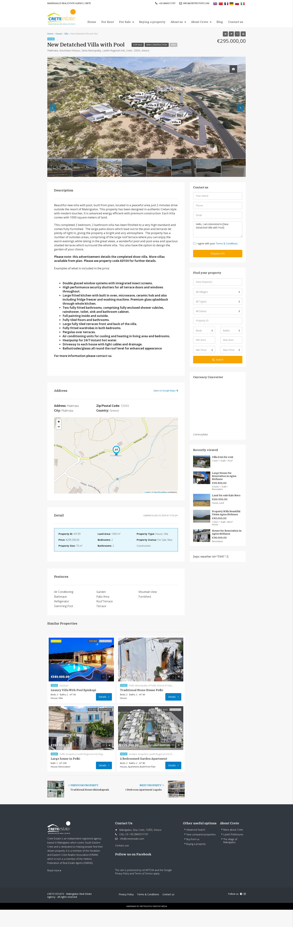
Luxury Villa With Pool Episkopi (73, 690)
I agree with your (217, 243)
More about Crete (233, 829)
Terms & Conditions (227, 243)
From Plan (175, 709)
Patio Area (102, 596)
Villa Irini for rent (222, 457)
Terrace (101, 606)
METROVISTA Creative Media (153, 906)
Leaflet (147, 492)
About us (177, 22)
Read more (53, 870)
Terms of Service (144, 873)
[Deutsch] (231, 3)
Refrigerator (61, 601)
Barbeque (60, 596)
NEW (173, 44)
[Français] (226, 3)
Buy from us (192, 839)
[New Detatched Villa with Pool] (116, 450)
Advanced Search (195, 829)
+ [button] (59, 422)
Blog (220, 22)
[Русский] (237, 3)
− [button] (59, 427)
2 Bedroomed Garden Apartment (143, 758)
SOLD (165, 709)
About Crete (199, 22)
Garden (101, 592)
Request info (218, 253)
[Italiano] (243, 3)
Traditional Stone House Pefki (141, 690)
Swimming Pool (63, 606)
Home (91, 22)
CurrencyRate (200, 434)
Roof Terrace (104, 601)
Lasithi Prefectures (233, 834)
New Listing (105, 641)
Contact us (235, 22)
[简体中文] (221, 3)
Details (103, 696)
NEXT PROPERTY (151, 785)
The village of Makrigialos (230, 841)
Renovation (105, 709)
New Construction (156, 44)
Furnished (145, 596)
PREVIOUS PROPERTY (84, 785)
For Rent (107, 22)
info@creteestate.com (132, 838)
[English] (215, 3)
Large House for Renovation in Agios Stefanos (224, 476)
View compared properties (201, 834)
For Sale (125, 22)
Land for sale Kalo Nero (226, 495)
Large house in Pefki (65, 758)
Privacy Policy (122, 873)
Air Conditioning (63, 592)
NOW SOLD (175, 641)
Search (219, 359)
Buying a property (152, 22)
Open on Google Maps (164, 390)
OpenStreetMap (160, 492)
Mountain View (148, 592)
